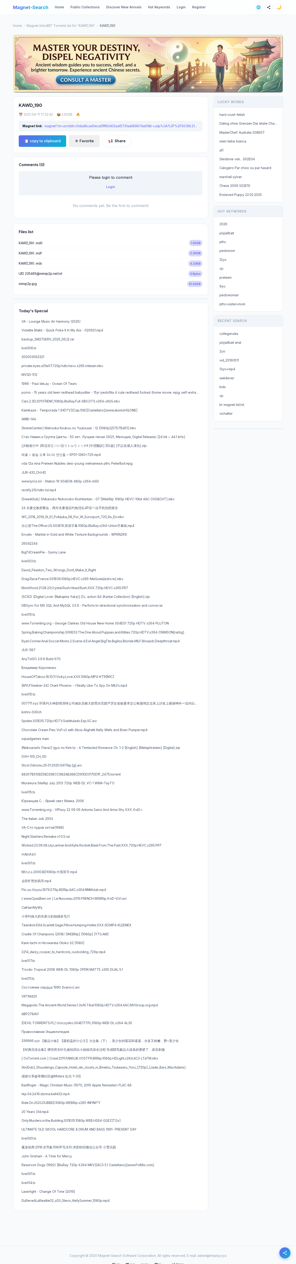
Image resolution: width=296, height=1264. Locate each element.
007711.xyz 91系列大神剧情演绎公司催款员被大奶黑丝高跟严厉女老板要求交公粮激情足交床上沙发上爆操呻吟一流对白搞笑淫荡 (112, 703)
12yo (222, 260)
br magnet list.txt (231, 405)
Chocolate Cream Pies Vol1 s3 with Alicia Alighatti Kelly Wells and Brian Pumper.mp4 (85, 730)
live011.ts (28, 978)
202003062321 (33, 357)
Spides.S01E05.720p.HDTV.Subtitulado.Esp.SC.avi (59, 721)
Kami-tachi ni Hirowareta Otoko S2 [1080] (53, 943)
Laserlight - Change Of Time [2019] (48, 1191)
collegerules (228, 334)
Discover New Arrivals (124, 7)
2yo (222, 351)
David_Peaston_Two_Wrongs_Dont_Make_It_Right (59, 570)
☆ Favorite (84, 141)
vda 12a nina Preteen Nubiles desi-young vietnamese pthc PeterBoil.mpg (77, 463)
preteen (225, 277)
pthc (222, 242)
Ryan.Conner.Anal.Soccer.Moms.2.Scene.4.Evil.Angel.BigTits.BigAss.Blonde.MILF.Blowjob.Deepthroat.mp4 (101, 641)
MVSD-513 (29, 375)
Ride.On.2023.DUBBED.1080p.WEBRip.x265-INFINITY (61, 1103)
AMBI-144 (29, 419)
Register (199, 7)
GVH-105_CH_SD (34, 756)
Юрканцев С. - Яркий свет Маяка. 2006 (53, 801)
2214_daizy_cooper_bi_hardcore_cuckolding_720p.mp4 (63, 952)
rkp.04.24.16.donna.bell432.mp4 (46, 1094)
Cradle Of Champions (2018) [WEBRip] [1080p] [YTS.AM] (65, 934)
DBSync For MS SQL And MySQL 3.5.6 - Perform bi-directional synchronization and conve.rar (92, 605)
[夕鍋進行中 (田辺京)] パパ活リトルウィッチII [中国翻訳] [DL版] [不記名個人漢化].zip (84, 446)
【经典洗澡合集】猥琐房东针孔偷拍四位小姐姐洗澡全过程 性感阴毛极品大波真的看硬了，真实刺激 (93, 1049)
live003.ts (29, 561)
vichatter (226, 413)
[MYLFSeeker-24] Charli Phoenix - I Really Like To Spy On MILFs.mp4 (74, 685)
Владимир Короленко (39, 668)
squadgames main (35, 739)
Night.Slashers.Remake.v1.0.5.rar (46, 836)
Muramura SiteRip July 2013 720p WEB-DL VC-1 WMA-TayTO (68, 783)
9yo (222, 286)
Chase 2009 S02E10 (234, 186)
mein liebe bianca (232, 141)
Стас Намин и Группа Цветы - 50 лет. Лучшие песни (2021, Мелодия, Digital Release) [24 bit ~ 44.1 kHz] (103, 437)
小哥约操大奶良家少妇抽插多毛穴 (46, 916)
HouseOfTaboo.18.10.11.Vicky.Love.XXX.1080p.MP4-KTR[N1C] (68, 677)
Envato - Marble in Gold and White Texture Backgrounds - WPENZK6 (74, 534)
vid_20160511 (229, 360)
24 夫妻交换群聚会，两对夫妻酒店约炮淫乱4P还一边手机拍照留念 (70, 508)
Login (181, 7)
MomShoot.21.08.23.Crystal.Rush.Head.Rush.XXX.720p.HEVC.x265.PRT (75, 588)
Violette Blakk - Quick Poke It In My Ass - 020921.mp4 (62, 330)
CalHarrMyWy (32, 907)
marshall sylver (230, 177)
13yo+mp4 (227, 369)
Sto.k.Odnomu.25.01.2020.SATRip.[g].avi (52, 765)
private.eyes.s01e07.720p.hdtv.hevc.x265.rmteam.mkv (62, 366)
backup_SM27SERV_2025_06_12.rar (48, 339)
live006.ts (29, 348)
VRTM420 (29, 996)
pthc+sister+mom (232, 304)
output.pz (29, 854)
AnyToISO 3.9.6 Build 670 (41, 659)
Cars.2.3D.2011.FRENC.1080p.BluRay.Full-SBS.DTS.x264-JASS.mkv (71, 401)
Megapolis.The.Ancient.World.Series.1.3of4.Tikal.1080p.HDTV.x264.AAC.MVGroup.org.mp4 (90, 1005)
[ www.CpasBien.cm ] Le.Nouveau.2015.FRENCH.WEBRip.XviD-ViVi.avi (74, 898)
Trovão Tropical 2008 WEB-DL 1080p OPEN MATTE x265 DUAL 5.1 (72, 969)
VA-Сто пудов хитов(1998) (43, 827)
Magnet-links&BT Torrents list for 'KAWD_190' (61, 26)
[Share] (269, 7)
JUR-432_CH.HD (34, 472)
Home (59, 7)
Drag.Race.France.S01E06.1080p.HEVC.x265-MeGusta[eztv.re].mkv (72, 579)
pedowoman (229, 295)
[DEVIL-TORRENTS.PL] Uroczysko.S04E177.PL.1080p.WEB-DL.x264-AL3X (77, 1023)
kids (222, 387)
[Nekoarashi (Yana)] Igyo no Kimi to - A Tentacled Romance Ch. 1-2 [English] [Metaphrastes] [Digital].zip (101, 748)
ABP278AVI (30, 1014)
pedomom (227, 251)
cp (221, 268)
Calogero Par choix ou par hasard (245, 168)
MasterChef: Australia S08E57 (242, 132)
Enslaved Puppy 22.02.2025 (240, 195)
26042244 (29, 543)
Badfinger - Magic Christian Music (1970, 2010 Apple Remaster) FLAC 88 (77, 1085)
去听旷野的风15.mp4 (36, 881)
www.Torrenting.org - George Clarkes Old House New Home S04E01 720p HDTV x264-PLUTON (95, 623)
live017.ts (28, 961)
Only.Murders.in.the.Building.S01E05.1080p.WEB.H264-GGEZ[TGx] (71, 1120)
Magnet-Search (30, 7)
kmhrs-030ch (32, 712)
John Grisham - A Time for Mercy (47, 1156)
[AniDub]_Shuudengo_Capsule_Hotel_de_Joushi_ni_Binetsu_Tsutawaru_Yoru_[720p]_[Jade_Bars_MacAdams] (104, 1067)
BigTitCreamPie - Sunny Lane (44, 552)
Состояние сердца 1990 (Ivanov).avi (51, 987)
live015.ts (28, 614)
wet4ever (226, 378)
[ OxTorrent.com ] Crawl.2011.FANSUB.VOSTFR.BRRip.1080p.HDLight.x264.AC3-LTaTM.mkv (90, 1058)
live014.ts (28, 1183)
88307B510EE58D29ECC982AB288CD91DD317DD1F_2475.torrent (71, 774)
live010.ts (28, 694)
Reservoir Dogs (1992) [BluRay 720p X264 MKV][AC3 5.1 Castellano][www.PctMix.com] (88, 1165)
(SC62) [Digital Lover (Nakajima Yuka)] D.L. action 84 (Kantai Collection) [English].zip (86, 597)
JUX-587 (28, 650)
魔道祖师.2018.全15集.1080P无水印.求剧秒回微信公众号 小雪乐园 (69, 1147)
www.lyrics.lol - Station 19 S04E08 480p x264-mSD (60, 481)
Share (117, 141)
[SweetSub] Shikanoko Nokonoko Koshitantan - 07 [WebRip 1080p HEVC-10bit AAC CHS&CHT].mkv (98, 499)
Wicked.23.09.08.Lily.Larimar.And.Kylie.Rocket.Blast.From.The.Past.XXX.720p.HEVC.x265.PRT (92, 845)
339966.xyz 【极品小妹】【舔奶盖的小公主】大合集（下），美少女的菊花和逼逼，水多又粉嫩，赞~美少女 (100, 1041)
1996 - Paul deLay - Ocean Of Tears (49, 384)
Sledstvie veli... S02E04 (237, 159)
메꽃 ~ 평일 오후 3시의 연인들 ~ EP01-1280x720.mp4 (61, 455)
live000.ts (29, 1138)
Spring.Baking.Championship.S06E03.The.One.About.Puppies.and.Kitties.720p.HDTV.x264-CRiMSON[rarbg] (103, 632)
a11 (221, 150)
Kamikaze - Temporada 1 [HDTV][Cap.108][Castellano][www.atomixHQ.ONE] (80, 410)
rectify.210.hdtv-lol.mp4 (39, 490)
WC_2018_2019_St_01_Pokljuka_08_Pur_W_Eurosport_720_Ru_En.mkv (73, 517)
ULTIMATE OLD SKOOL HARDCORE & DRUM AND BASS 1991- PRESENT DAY (79, 1129)
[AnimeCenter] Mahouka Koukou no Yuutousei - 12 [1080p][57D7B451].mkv (79, 428)
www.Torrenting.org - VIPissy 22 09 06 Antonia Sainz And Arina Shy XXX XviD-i (82, 810)
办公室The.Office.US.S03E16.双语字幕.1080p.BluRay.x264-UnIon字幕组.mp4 (78, 526)
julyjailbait (226, 233)
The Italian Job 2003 (37, 819)
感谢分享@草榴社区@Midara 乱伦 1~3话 (51, 1076)
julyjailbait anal (230, 342)
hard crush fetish (232, 115)
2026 (223, 224)
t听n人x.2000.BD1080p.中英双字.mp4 (49, 872)
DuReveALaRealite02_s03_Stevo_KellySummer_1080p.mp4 (66, 1200)
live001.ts (28, 863)
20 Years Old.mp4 (35, 1112)
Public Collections (85, 7)
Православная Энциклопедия (45, 1032)
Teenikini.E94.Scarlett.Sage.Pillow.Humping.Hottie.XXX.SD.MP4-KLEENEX (77, 925)
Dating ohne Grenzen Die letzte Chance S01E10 (249, 123)
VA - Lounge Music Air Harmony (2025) (51, 321)
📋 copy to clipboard (42, 141)
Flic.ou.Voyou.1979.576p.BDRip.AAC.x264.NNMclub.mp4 (64, 890)
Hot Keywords (159, 7)
